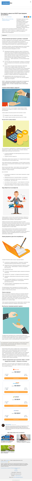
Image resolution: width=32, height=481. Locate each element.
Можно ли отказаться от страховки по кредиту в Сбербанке (23, 442)
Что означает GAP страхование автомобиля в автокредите (7, 442)
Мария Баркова (9, 16)
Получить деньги (16, 378)
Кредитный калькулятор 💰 (5, 461)
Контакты (16, 470)
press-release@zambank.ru (18, 477)
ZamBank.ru (8, 460)
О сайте (16, 469)
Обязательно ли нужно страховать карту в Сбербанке (7, 452)
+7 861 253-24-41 (18, 475)
